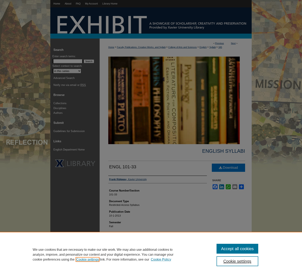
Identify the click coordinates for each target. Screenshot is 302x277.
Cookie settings (87, 259)
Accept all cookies (237, 248)
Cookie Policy (161, 259)
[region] (151, 254)
